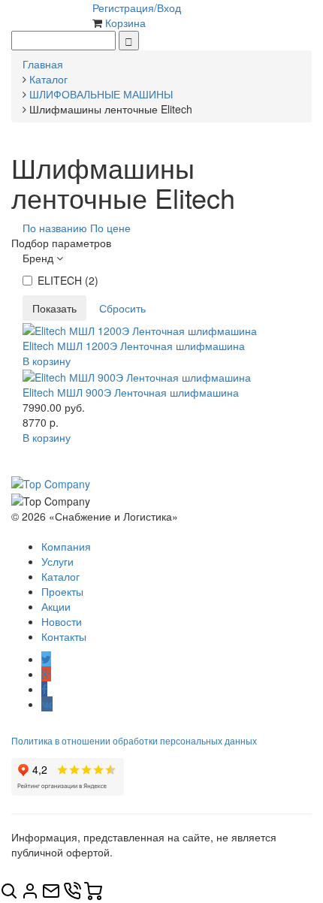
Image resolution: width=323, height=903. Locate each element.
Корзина (125, 22)
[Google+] (46, 673)
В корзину (47, 360)
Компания (66, 546)
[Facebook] (44, 688)
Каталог (60, 576)
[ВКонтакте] (47, 703)
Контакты (63, 636)
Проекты (62, 591)
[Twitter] (46, 658)
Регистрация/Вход (136, 7)
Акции (56, 606)
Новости (61, 621)
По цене (110, 227)
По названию (55, 227)
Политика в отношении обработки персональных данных (134, 740)
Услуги (57, 561)
